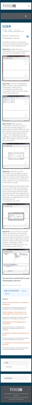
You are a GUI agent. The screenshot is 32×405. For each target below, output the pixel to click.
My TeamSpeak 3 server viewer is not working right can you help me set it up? (14, 313)
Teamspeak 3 (17, 30)
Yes (25, 291)
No (8, 294)
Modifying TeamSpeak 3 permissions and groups (15, 334)
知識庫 (10, 30)
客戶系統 (4, 30)
